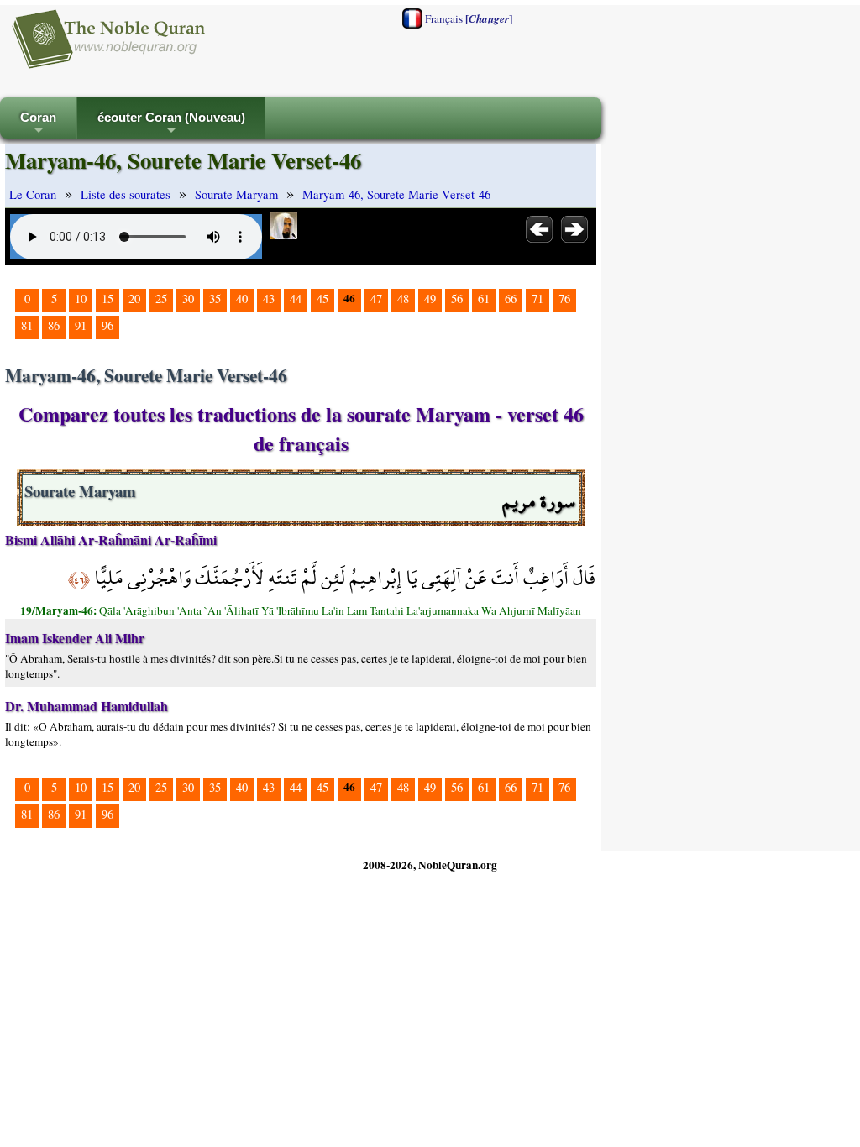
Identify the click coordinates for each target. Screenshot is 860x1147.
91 (81, 325)
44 (296, 298)
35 (215, 298)
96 (107, 325)
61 (484, 298)
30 (188, 298)
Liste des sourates (125, 194)
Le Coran (32, 194)
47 (376, 298)
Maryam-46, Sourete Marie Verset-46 (396, 194)
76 (564, 298)
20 (134, 298)
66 (511, 298)
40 (242, 298)
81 (27, 325)
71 (537, 298)
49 (430, 298)
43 (269, 298)
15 (107, 298)
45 (322, 298)
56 (457, 298)
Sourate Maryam (236, 194)
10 (81, 298)
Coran (38, 125)
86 (54, 325)
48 (403, 298)
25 (161, 298)
